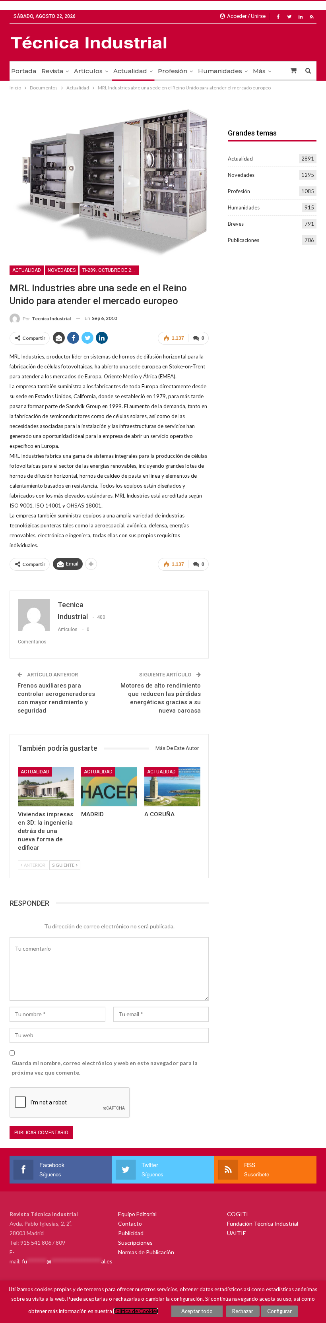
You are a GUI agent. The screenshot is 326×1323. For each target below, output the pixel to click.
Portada (23, 71)
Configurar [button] (279, 1311)
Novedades (62, 270)
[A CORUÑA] (172, 786)
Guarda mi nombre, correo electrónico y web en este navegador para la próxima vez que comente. (105, 1068)
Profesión (172, 71)
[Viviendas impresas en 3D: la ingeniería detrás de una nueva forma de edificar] (46, 786)
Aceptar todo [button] (197, 1311)
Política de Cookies (135, 1311)
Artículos (88, 71)
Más (259, 71)
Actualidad (130, 71)
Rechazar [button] (242, 1311)
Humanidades (220, 71)
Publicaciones (243, 240)
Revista (52, 71)
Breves (236, 224)
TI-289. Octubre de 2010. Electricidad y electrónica (110, 270)
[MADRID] (109, 786)
